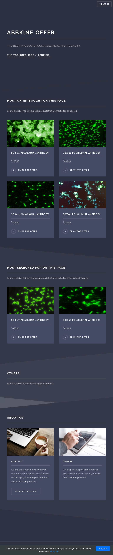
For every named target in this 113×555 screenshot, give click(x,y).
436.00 (67, 161)
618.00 (15, 222)
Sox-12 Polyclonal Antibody (30, 153)
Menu (102, 4)
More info (54, 551)
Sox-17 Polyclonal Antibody (81, 214)
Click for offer (27, 170)
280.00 (15, 161)
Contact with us (25, 491)
